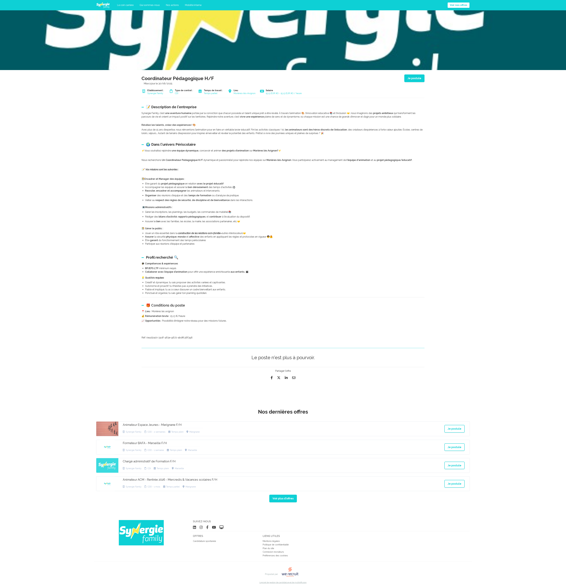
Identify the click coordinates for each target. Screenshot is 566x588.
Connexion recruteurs (273, 552)
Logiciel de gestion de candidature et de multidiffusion (283, 583)
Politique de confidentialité (276, 544)
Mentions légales (271, 541)
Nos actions (172, 5)
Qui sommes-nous (150, 5)
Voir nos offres (458, 5)
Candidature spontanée (204, 541)
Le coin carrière (125, 5)
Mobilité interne (193, 5)
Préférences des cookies (275, 555)
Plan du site (268, 548)
